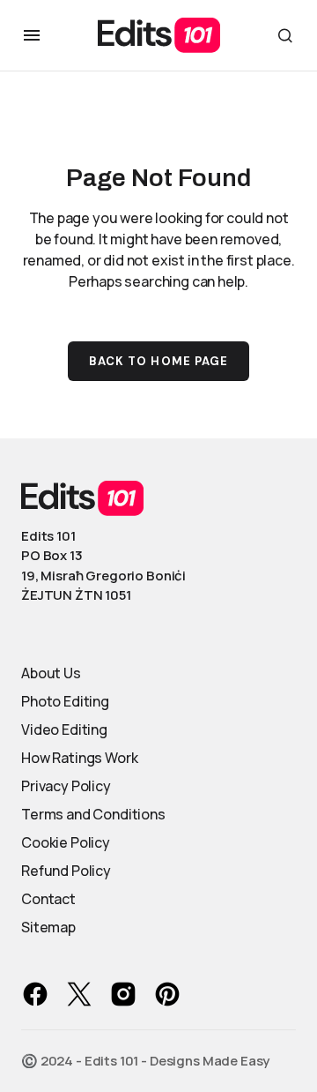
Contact (48, 899)
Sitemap (48, 927)
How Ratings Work (79, 757)
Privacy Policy (66, 786)
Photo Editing (65, 701)
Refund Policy (66, 870)
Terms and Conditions (93, 814)
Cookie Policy (65, 842)
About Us (51, 673)
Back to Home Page (158, 361)
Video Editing (64, 729)
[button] (31, 35)
